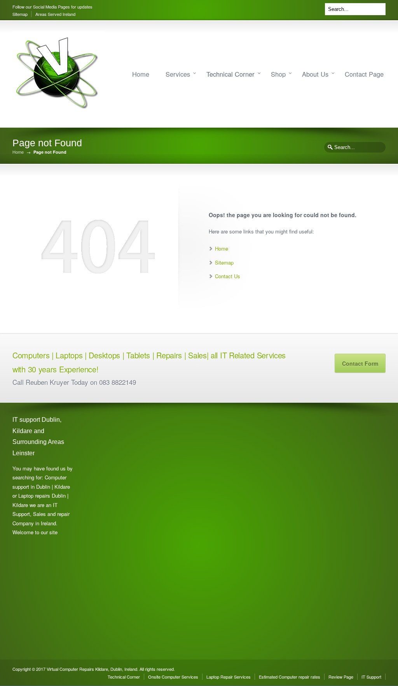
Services (178, 74)
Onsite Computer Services (173, 677)
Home (140, 74)
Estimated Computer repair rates (289, 677)
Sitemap (20, 14)
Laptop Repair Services (228, 677)
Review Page (340, 677)
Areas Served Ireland (55, 14)
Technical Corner (230, 74)
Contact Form (360, 363)
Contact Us (227, 276)
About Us (315, 74)
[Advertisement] (121, 531)
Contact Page (364, 74)
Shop (278, 74)
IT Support (371, 677)
